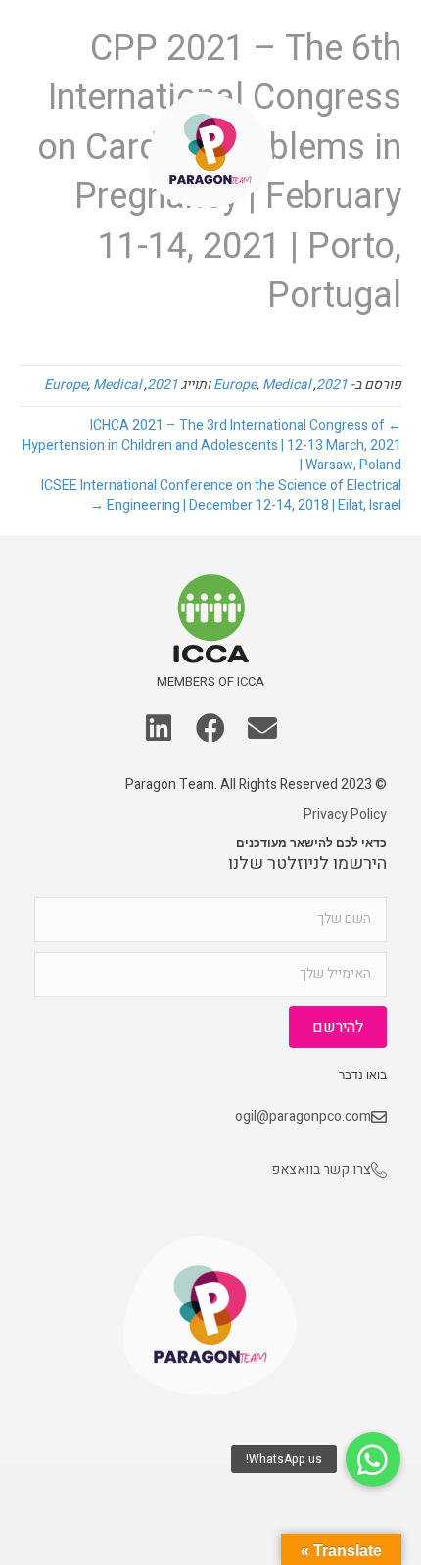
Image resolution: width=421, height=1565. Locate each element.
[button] (42, 51)
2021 (332, 384)
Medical (286, 384)
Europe (235, 384)
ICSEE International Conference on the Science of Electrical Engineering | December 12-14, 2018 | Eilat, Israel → (221, 495)
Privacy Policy (345, 815)
